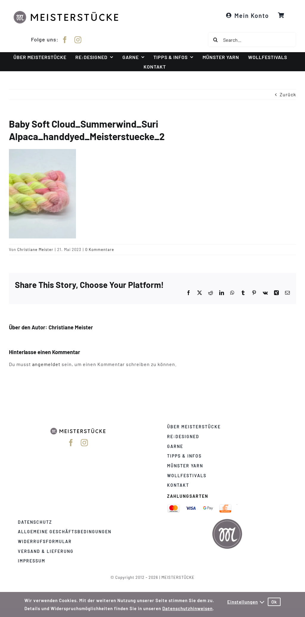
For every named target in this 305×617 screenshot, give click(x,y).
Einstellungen (242, 601)
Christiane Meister (35, 249)
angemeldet (46, 364)
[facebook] (65, 39)
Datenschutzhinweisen (187, 608)
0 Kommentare (99, 249)
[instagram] (78, 39)
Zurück (288, 94)
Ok (274, 601)
